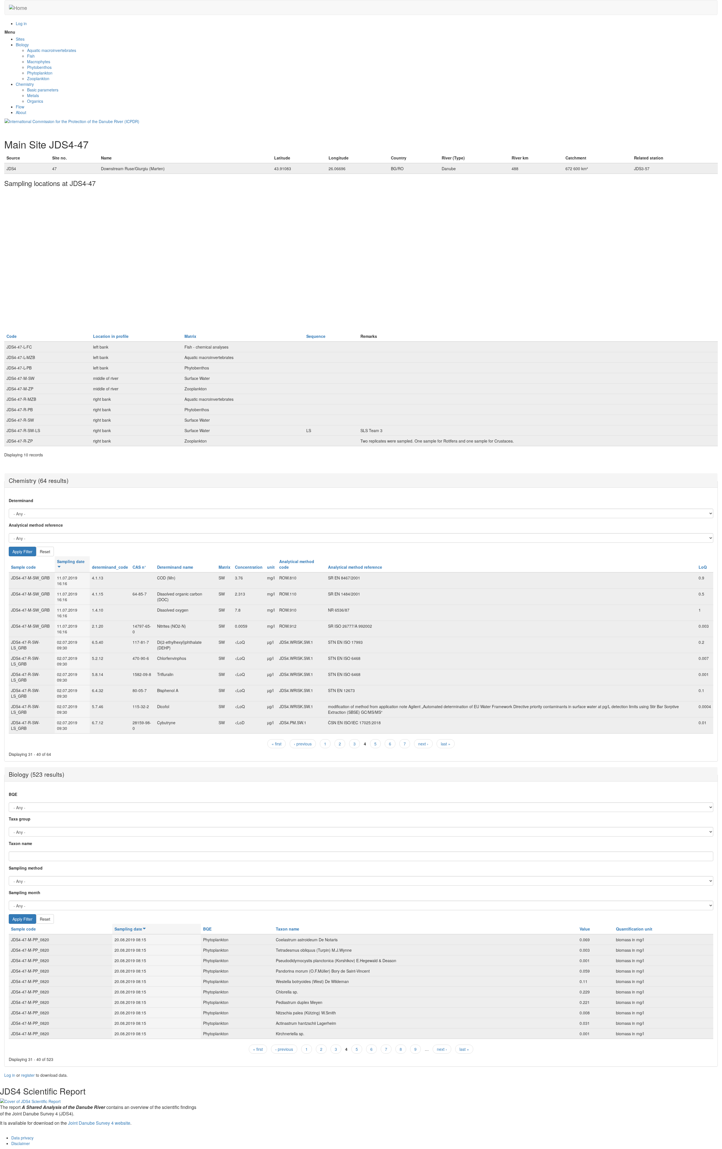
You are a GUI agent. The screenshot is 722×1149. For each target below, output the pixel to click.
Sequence (315, 336)
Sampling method (26, 868)
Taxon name (20, 843)
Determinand (21, 500)
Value (585, 929)
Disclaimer (20, 1143)
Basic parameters (42, 90)
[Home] (18, 8)
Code (11, 336)
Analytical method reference (36, 525)
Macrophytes (38, 61)
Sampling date (128, 929)
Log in (21, 23)
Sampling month (24, 892)
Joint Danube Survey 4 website (99, 1123)
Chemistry (25, 84)
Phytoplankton (39, 73)
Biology (22, 44)
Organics (35, 101)
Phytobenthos (39, 67)
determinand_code (110, 567)
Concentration (249, 567)
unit (271, 567)
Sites (20, 39)
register (28, 1075)
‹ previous (303, 744)
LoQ (703, 567)
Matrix (190, 336)
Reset (45, 551)
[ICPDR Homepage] (72, 121)
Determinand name (175, 567)
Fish (31, 56)
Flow (20, 107)
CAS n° (139, 567)
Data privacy (22, 1138)
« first (276, 744)
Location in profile (111, 336)
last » (445, 744)
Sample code (23, 567)
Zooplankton (38, 78)
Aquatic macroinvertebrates (51, 50)
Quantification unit (634, 929)
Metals (33, 95)
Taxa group (19, 819)
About (21, 112)
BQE (13, 794)
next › (423, 744)
